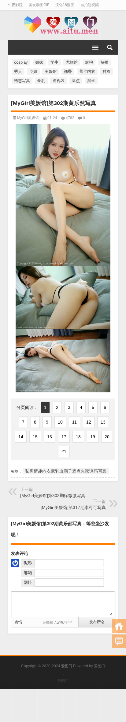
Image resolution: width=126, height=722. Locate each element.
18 (78, 436)
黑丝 (91, 80)
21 (63, 451)
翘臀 (68, 71)
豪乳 (41, 80)
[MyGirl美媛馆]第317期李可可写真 (73, 507)
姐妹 (39, 62)
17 (63, 436)
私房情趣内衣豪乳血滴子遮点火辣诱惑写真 (65, 471)
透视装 (59, 80)
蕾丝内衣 (87, 71)
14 (20, 436)
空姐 (33, 71)
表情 (18, 622)
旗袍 (89, 62)
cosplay (21, 62)
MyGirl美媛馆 (28, 118)
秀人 (18, 71)
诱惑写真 (22, 80)
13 (103, 422)
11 (74, 422)
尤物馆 (72, 62)
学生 (54, 62)
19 (92, 436)
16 (49, 436)
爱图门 (99, 666)
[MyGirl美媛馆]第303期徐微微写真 (52, 495)
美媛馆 (51, 71)
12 (88, 422)
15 (35, 436)
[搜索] (110, 47)
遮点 (76, 80)
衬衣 (106, 71)
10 (60, 422)
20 (107, 436)
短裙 (104, 62)
